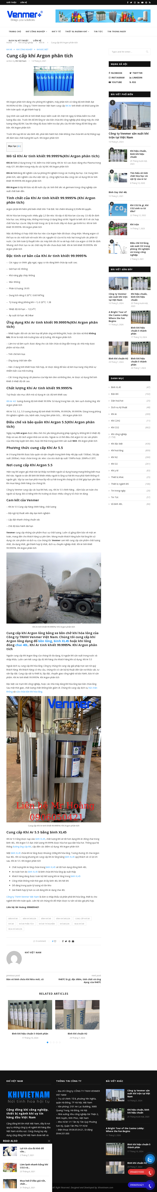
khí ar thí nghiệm (47, 924)
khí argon (64, 924)
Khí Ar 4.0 (11, 401)
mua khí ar (79, 924)
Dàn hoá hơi (130, 400)
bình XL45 (61, 641)
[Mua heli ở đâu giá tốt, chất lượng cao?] (10, 1183)
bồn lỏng (45, 641)
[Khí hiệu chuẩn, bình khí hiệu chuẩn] (118, 155)
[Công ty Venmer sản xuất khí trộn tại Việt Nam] (130, 116)
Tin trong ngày (116, 31)
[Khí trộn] (118, 229)
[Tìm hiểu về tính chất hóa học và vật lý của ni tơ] (118, 178)
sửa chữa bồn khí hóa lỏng (29, 691)
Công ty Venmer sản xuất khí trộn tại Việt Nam (129, 135)
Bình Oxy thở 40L (118, 192)
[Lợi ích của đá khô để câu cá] (10, 1151)
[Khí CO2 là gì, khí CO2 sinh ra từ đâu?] (118, 210)
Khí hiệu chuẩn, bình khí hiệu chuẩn (138, 153)
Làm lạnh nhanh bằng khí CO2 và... (34, 1166)
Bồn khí (130, 393)
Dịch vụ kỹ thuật (19, 40)
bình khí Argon (63, 918)
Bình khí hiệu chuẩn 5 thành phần (30, 1033)
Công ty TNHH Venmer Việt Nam (22, 896)
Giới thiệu (11, 2)
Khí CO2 (130, 427)
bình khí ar (46, 918)
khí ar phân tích (26, 924)
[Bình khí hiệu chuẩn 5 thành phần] (30, 1015)
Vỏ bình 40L (130, 503)
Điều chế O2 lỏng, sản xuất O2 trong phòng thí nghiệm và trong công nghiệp (140, 248)
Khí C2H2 (130, 420)
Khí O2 (130, 463)
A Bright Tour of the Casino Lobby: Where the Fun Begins (118, 317)
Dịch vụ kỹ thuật (130, 407)
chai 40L (21, 645)
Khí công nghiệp (35, 31)
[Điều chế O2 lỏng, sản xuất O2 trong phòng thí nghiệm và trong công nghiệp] (118, 247)
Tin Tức (98, 31)
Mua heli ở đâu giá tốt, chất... (33, 1182)
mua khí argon (15, 929)
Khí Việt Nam (20, 61)
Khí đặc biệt (42, 49)
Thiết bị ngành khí (76, 31)
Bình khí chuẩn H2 (77, 1033)
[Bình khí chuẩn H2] (77, 1015)
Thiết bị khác (130, 477)
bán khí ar (13, 918)
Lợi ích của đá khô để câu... (32, 1150)
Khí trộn (134, 224)
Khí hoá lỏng (130, 450)
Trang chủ (15, 31)
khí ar (11, 924)
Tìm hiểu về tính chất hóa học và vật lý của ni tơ (139, 176)
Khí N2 (130, 457)
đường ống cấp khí (22, 846)
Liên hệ (23, 2)
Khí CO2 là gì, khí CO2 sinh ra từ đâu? (139, 208)
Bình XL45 (130, 387)
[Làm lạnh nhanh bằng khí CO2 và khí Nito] (10, 1167)
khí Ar (68, 105)
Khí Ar (9, 49)
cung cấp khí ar (82, 918)
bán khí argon (29, 918)
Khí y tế (56, 31)
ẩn (19, 146)
